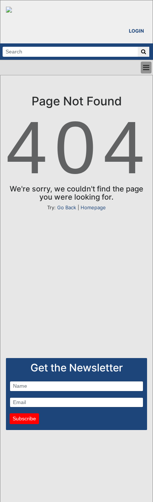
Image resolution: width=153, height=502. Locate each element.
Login (136, 31)
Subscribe (24, 418)
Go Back (66, 207)
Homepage (93, 207)
